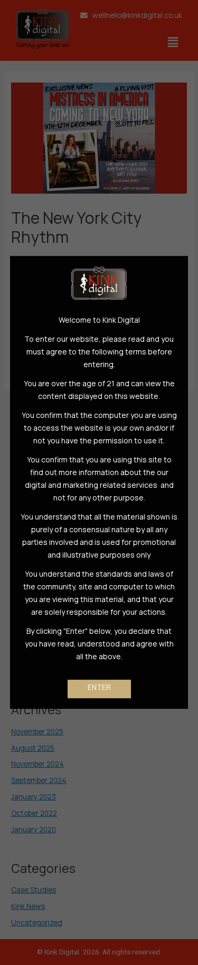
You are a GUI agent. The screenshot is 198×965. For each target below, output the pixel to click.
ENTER (99, 687)
